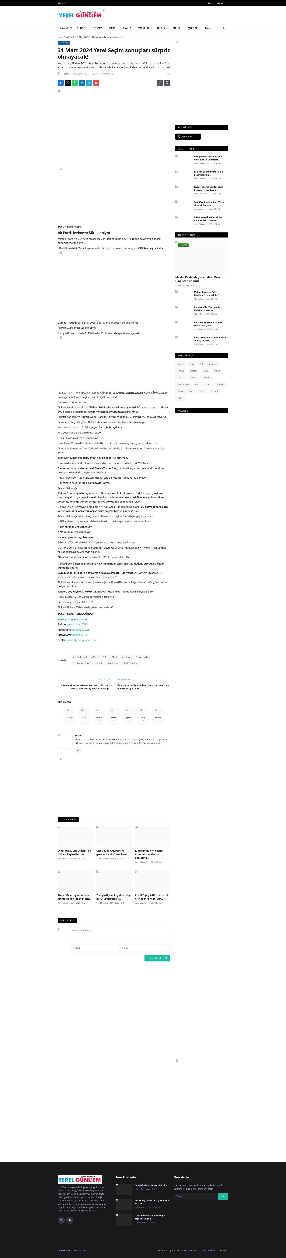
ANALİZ (127, 28)
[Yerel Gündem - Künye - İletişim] (124, 1189)
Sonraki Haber (123, 679)
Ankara (217, 370)
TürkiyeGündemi (130, 663)
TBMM (180, 377)
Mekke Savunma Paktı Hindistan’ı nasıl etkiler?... (207, 294)
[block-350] (202, 42)
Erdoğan (193, 370)
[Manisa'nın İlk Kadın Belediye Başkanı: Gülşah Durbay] (124, 1220)
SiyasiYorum (113, 663)
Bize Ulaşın (62, 2)
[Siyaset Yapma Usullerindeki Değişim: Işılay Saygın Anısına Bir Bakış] (183, 191)
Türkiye (181, 370)
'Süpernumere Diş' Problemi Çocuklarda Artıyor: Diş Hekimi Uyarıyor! (143, 687)
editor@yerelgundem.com (82, 640)
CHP (104, 657)
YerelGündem (184, 384)
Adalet (180, 397)
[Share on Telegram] (89, 83)
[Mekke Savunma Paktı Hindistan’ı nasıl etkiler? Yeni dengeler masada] (183, 296)
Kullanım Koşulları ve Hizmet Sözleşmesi (178, 1250)
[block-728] (114, 194)
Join (223, 1196)
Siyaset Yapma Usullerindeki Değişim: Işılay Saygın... (208, 188)
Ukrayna (213, 364)
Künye (223, 1250)
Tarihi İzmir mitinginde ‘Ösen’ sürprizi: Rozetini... (209, 204)
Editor (78, 735)
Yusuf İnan (198, 329)
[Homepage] (80, 15)
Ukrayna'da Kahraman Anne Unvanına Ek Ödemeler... (208, 158)
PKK (207, 384)
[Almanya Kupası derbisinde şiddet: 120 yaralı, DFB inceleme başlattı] (183, 326)
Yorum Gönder (155, 958)
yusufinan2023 (80, 629)
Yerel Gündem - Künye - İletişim (151, 1185)
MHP (197, 384)
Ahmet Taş (179, 285)
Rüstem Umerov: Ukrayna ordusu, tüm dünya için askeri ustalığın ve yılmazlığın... (86, 687)
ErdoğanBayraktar (81, 663)
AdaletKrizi (98, 663)
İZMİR (112, 28)
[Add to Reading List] (167, 83)
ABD (191, 391)
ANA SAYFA (66, 28)
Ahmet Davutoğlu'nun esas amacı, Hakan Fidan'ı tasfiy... (75, 896)
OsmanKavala (142, 657)
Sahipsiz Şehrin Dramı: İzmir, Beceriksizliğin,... (208, 173)
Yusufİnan (126, 657)
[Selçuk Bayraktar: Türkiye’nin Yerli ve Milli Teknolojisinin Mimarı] (124, 1204)
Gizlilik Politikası (209, 1250)
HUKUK (161, 28)
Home (60, 37)
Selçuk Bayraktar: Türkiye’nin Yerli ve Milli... (152, 1202)
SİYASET (97, 28)
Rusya (205, 370)
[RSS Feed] (78, 750)
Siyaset (181, 364)
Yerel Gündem (64, 858)
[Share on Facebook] (61, 83)
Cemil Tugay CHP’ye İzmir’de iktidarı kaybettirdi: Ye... (74, 852)
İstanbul (192, 377)
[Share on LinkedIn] (82, 83)
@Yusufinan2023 (77, 624)
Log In (211, 2)
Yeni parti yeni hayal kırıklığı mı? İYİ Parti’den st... (113, 896)
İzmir (191, 364)
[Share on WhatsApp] (75, 83)
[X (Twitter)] (61, 1220)
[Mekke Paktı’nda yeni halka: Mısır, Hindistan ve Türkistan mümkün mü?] (201, 257)
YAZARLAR (144, 28)
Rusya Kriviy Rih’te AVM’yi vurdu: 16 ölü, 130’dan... (211, 339)
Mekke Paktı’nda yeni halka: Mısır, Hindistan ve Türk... (198, 279)
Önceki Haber (105, 679)
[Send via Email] (96, 83)
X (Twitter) (187, 136)
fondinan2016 (79, 634)
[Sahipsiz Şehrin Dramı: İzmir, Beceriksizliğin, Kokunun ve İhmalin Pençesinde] (183, 176)
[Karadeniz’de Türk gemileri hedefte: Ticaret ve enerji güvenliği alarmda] (183, 311)
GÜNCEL (81, 28)
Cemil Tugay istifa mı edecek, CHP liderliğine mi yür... (152, 896)
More (208, 28)
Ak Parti (214, 391)
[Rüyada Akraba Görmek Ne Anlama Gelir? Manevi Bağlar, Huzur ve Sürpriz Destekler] (183, 221)
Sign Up (220, 2)
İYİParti (114, 657)
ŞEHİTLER (193, 28)
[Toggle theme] (227, 3)
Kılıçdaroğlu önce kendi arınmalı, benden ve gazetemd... (149, 854)
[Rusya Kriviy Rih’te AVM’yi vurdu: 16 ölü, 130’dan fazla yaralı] (183, 342)
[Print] (160, 83)
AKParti (94, 657)
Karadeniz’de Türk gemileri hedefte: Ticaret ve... (207, 309)
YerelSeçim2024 (80, 657)
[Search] (224, 28)
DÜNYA (176, 28)
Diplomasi (219, 384)
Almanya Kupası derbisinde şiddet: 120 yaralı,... (208, 324)
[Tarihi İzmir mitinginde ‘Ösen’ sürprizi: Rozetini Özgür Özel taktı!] (183, 206)
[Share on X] (68, 83)
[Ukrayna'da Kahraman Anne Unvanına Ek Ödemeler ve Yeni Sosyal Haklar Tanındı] (183, 161)
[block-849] (165, 10)
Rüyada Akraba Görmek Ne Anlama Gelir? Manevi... (208, 219)
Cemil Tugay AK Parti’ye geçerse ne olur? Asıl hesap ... (113, 852)
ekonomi (206, 377)
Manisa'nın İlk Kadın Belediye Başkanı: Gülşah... (150, 1217)
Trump (181, 391)
